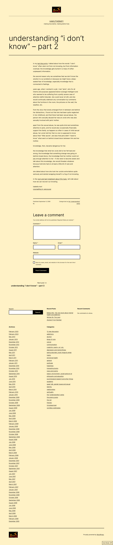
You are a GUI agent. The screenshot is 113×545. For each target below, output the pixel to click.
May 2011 (12, 352)
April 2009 (12, 418)
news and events (52, 371)
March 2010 (13, 389)
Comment (37, 224)
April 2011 (12, 355)
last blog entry (42, 63)
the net (49, 400)
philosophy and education (55, 376)
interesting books (52, 368)
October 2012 (13, 347)
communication (52, 344)
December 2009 (14, 397)
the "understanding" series (55, 395)
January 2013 (13, 339)
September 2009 (14, 405)
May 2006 (12, 511)
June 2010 (12, 381)
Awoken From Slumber (54, 320)
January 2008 (13, 458)
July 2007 (12, 474)
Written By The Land (53, 317)
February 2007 (13, 487)
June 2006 (12, 508)
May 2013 (12, 337)
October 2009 (13, 403)
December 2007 (14, 460)
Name (35, 243)
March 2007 (13, 484)
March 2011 (12, 358)
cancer (49, 342)
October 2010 (13, 371)
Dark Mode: (106, 543)
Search (11, 309)
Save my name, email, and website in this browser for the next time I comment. (56, 263)
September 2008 (14, 437)
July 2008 (12, 442)
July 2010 (12, 379)
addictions (50, 334)
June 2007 (12, 476)
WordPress (100, 534)
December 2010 (14, 366)
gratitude (50, 363)
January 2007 (13, 489)
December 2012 (14, 342)
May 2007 (12, 479)
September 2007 (14, 468)
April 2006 (12, 513)
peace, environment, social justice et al (59, 374)
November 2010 (14, 368)
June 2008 (12, 445)
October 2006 (13, 497)
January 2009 (13, 426)
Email (60, 243)
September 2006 (14, 500)
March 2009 (13, 421)
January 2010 (13, 395)
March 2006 (13, 516)
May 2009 (12, 416)
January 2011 (13, 363)
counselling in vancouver (42, 189)
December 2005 (14, 521)
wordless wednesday (53, 408)
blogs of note (51, 339)
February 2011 (13, 360)
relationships (51, 389)
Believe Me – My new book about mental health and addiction (60, 313)
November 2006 (14, 495)
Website (36, 253)
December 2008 (14, 429)
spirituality (50, 392)
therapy (49, 403)
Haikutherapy (57, 21)
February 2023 (13, 334)
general (49, 360)
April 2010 (12, 387)
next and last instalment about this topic (52, 179)
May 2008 (12, 447)
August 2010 (13, 376)
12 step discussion (53, 331)
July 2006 (12, 505)
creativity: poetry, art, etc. (55, 347)
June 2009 (12, 413)
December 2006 (14, 492)
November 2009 (14, 400)
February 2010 (13, 392)
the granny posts (52, 397)
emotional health (52, 358)
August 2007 (13, 471)
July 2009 (12, 410)
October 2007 (13, 466)
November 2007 (14, 463)
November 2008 (14, 431)
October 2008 (13, 434)
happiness (50, 366)
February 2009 (13, 424)
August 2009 (13, 408)
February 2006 (13, 518)
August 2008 (13, 439)
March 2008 (13, 453)
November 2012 (14, 344)
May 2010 (12, 384)
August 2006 (13, 503)
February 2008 (13, 455)
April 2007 (12, 482)
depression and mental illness (56, 350)
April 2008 (12, 450)
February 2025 (13, 331)
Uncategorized (51, 405)
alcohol (49, 337)
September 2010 (14, 374)
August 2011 (13, 350)
